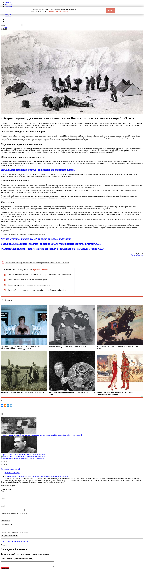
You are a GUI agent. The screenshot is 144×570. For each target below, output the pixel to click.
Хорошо (110, 10)
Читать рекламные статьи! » (11, 469)
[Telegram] (11, 405)
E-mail (3, 506)
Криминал (9, 6)
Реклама (8, 14)
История (8, 2)
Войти (3, 541)
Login (3, 498)
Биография (9, 4)
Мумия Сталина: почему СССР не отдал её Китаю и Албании (36, 238)
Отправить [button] (5, 568)
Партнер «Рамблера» (12, 473)
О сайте (8, 16)
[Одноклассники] (5, 405)
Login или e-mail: (7, 524)
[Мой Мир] (8, 405)
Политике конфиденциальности (58, 11)
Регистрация (11, 541)
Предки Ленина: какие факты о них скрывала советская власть (38, 169)
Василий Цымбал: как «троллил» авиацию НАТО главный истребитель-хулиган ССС (50, 243)
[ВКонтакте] (2, 405)
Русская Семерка (137, 255)
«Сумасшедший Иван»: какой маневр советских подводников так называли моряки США (52, 248)
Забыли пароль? (22, 541)
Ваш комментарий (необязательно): (17, 558)
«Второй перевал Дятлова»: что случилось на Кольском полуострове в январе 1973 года (36, 476)
